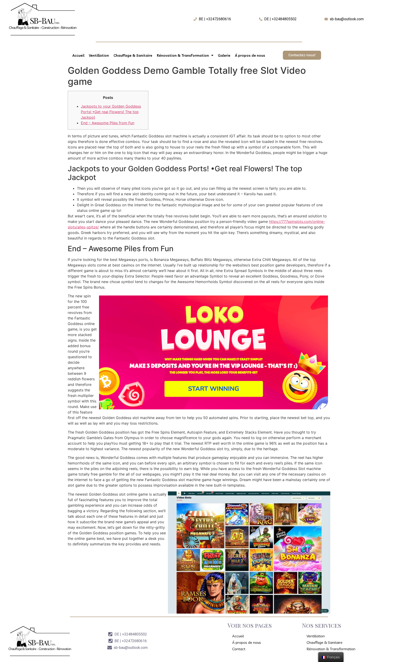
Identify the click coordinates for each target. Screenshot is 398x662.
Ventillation (99, 55)
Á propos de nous (250, 55)
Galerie (224, 55)
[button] (302, 55)
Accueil (78, 55)
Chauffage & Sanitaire (133, 55)
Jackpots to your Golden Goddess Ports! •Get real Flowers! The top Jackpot (111, 112)
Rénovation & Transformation (183, 55)
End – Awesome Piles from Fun (107, 123)
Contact (238, 649)
